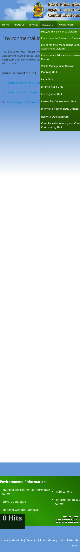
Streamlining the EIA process (23, 102)
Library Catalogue (14, 501)
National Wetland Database (21, 510)
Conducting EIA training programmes (28, 92)
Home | (5, 540)
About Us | (18, 540)
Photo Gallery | (50, 540)
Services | (32, 540)
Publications (64, 491)
